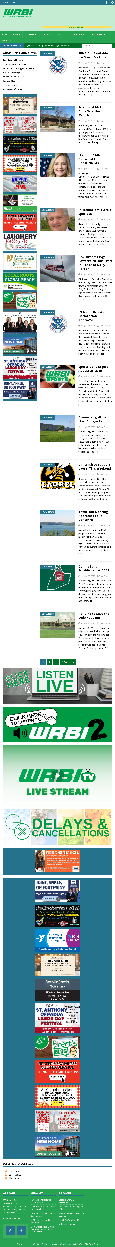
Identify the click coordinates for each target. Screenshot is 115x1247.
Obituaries (30, 34)
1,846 (64, 662)
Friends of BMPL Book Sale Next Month (90, 111)
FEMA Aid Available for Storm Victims (93, 55)
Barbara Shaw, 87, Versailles (67, 1201)
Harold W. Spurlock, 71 (69, 1220)
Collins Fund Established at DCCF (93, 568)
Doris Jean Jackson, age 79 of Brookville (71, 1207)
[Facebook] (106, 2)
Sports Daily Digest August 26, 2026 (93, 369)
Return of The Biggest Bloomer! (19, 68)
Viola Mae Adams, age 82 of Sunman (71, 1214)
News (15, 34)
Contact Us (21, 1206)
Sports (44, 34)
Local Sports (15, 1174)
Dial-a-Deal (79, 34)
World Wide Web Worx (88, 1244)
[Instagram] (112, 2)
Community (60, 34)
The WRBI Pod (96, 34)
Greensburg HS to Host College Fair (92, 419)
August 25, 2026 (88, 427)
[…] (90, 94)
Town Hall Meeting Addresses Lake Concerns (93, 516)
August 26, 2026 (88, 63)
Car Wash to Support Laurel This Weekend (94, 466)
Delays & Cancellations (14, 64)
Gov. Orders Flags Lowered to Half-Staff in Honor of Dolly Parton (95, 263)
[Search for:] (97, 45)
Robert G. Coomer (67, 1224)
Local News (14, 1171)
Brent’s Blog (9, 81)
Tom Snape (104, 121)
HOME (5, 34)
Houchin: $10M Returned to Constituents (89, 159)
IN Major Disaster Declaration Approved (92, 316)
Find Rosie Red (10, 85)
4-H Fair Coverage (11, 72)
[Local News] (57, 63)
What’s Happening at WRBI (20, 53)
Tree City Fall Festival (13, 60)
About (5, 40)
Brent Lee (103, 63)
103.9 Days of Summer (14, 89)
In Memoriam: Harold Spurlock (95, 212)
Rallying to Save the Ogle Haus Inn (93, 616)
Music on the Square (13, 76)
